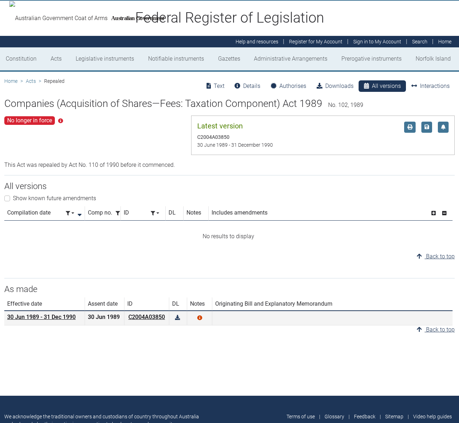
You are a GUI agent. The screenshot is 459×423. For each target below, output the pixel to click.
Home (11, 81)
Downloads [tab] (339, 86)
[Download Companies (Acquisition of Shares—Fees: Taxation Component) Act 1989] (177, 317)
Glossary (334, 416)
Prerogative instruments (371, 58)
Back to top (440, 256)
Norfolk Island (433, 58)
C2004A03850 (146, 317)
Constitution (21, 58)
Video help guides (432, 416)
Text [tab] (219, 86)
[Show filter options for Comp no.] (119, 213)
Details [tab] (251, 86)
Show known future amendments (54, 198)
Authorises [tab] (292, 86)
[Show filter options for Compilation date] (69, 213)
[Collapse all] (444, 213)
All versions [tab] (386, 86)
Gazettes (229, 58)
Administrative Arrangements (290, 58)
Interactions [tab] (435, 86)
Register (315, 41)
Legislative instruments (105, 58)
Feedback (364, 416)
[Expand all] (433, 213)
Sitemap (394, 416)
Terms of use (301, 416)
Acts (56, 58)
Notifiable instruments (176, 58)
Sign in (377, 41)
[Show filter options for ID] (154, 213)
